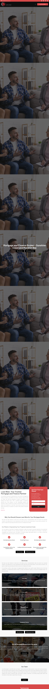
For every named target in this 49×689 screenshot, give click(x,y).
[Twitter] (45, 1)
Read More (3, 510)
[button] (36, 4)
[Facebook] (41, 1)
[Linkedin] (43, 1)
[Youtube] (47, 1)
